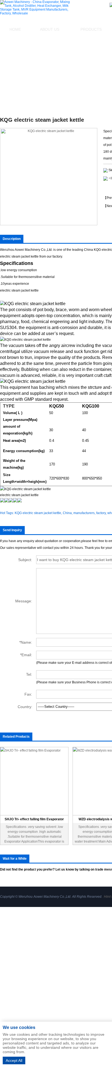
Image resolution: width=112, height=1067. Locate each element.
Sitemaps (8, 984)
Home (15, 29)
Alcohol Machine (80, 949)
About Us (49, 29)
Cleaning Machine (81, 1002)
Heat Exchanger (80, 957)
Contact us (9, 974)
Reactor (72, 995)
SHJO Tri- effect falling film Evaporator (34, 819)
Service (6, 964)
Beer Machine (78, 1010)
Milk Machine (77, 972)
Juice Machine (78, 1018)
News (5, 955)
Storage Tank (77, 964)
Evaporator (75, 934)
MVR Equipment (80, 987)
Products (7, 945)
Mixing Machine (79, 942)
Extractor (73, 980)
